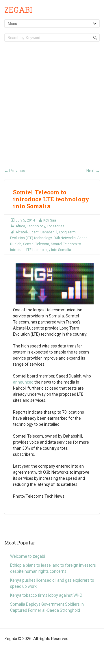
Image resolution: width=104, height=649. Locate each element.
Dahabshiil (48, 232)
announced (23, 382)
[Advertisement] (52, 104)
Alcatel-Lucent (27, 232)
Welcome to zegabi (27, 556)
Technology (36, 226)
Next (93, 170)
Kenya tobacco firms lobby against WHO (46, 595)
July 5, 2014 (25, 220)
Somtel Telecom (36, 244)
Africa (20, 226)
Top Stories (55, 226)
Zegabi (18, 10)
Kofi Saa (49, 220)
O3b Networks (64, 238)
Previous (14, 170)
